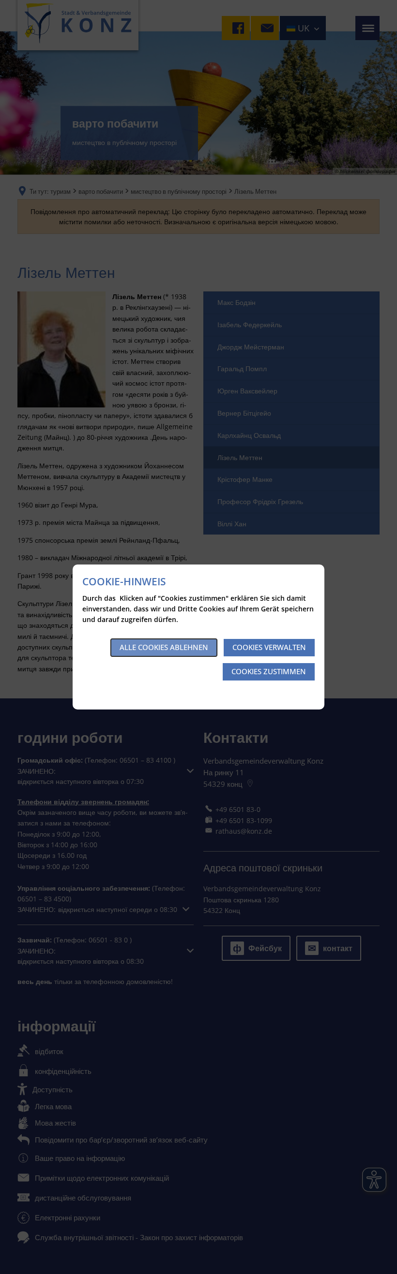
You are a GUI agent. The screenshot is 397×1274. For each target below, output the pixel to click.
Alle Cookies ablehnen (164, 647)
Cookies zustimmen (268, 671)
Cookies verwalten (269, 647)
